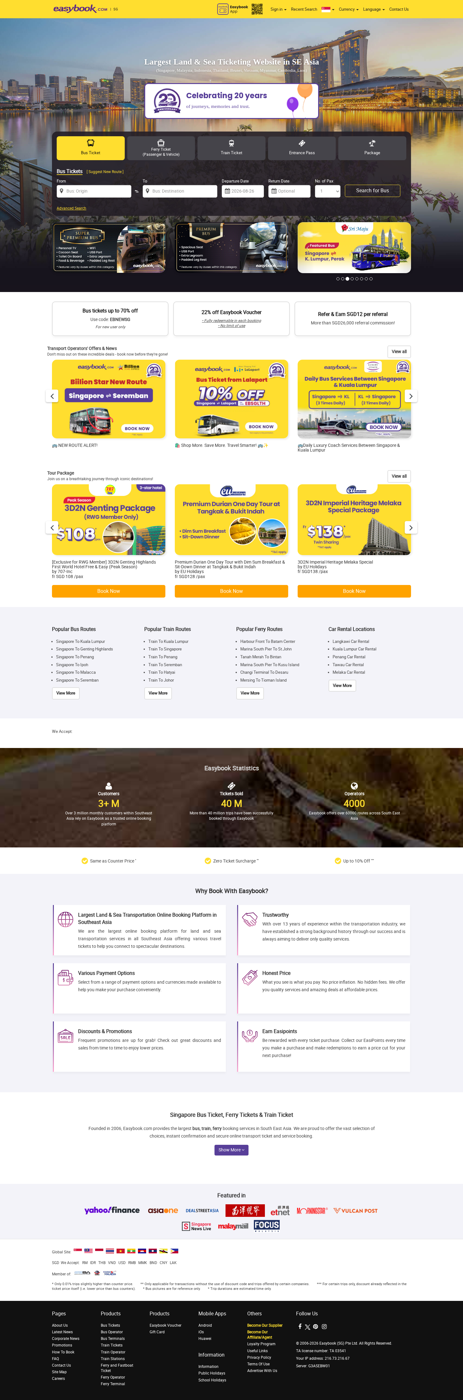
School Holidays (212, 1380)
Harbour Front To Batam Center (267, 641)
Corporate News (65, 1338)
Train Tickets (112, 1345)
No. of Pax (324, 181)
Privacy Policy (259, 1357)
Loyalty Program (261, 1344)
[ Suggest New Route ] (105, 172)
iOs (201, 1332)
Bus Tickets (110, 1325)
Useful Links (257, 1351)
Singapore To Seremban (77, 680)
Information (208, 1366)
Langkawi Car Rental (351, 641)
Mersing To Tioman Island (263, 680)
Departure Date (235, 181)
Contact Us (399, 9)
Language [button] (372, 9)
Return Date (278, 181)
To (145, 181)
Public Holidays (211, 1373)
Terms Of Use (258, 1364)
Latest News (62, 1332)
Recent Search (304, 9)
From (61, 181)
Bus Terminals (113, 1338)
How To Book (63, 1352)
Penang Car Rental (349, 657)
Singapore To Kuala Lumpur (80, 641)
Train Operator (113, 1352)
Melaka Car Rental (349, 672)
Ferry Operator (113, 1377)
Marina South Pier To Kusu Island (269, 664)
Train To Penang (162, 657)
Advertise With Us (262, 1371)
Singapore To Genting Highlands (84, 649)
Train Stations (113, 1359)
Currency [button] (347, 9)
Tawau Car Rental (348, 664)
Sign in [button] (277, 9)
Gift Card (157, 1332)
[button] (328, 9)
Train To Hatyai (161, 672)
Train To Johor (161, 680)
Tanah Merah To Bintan (260, 657)
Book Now (108, 591)
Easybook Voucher (165, 1325)
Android (205, 1325)
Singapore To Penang (75, 657)
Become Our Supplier (265, 1325)
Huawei (204, 1338)
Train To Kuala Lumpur (168, 641)
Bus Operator (112, 1332)
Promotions (62, 1345)
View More (65, 693)
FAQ (55, 1359)
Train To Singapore (165, 649)
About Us (60, 1325)
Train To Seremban (165, 664)
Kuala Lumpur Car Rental (354, 649)
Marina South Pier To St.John (266, 649)
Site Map (59, 1372)
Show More (230, 1150)
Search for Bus (372, 191)
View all (399, 351)
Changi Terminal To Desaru (264, 672)
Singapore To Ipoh (72, 664)
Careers (58, 1378)
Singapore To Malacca (76, 672)
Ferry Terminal (113, 1384)
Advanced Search (71, 208)
